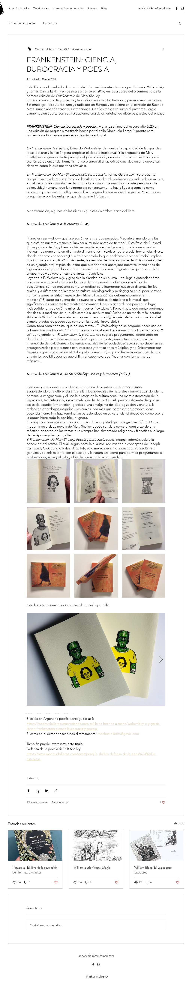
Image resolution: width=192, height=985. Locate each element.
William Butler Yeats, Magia (92, 867)
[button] (179, 23)
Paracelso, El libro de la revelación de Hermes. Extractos (35, 870)
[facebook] (176, 8)
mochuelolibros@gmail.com (154, 8)
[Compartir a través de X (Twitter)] (37, 791)
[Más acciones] (163, 49)
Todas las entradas (21, 23)
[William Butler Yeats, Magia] (96, 845)
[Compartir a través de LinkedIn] (47, 791)
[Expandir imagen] (48, 481)
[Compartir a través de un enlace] (56, 791)
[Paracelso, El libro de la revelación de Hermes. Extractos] (35, 845)
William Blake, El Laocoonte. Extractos (153, 870)
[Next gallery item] (161, 659)
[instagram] (182, 8)
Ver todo (179, 823)
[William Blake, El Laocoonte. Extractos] (157, 845)
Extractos (50, 23)
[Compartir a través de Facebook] (28, 791)
